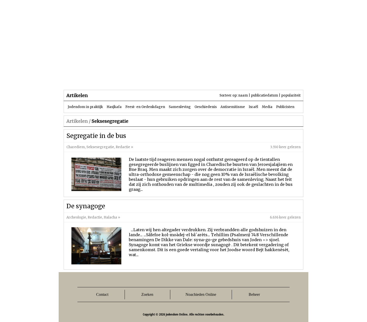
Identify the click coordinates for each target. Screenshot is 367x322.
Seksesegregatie (100, 147)
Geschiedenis (205, 107)
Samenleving (180, 107)
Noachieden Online (200, 294)
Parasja (187, 79)
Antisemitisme (232, 107)
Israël (253, 107)
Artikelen (124, 79)
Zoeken (147, 294)
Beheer (254, 294)
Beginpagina (81, 79)
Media (267, 107)
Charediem (75, 147)
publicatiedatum (264, 95)
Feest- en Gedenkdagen (145, 107)
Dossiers (156, 79)
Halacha (110, 217)
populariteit (291, 95)
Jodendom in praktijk (85, 107)
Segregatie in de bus (96, 136)
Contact (102, 294)
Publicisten (285, 107)
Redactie (123, 147)
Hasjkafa (114, 107)
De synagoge (85, 206)
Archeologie (76, 217)
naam (243, 95)
